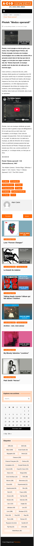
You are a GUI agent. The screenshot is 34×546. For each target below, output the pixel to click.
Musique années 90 (19, 191)
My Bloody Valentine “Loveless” (16, 353)
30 (28, 425)
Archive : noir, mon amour (14, 326)
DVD (25, 476)
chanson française (11, 461)
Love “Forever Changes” (13, 243)
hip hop (23, 496)
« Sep (5, 433)
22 (24, 421)
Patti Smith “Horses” (12, 380)
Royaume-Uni (11, 523)
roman (23, 519)
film (25, 488)
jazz (10, 503)
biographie (11, 453)
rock (10, 519)
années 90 (15, 181)
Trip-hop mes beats (21, 266)
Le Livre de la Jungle (21, 26)
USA (24, 526)
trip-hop (10, 526)
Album (6, 181)
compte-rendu (23, 465)
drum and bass (9, 188)
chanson (17, 457)
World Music (17, 530)
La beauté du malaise (12, 270)
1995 (10, 446)
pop (17, 515)
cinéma (25, 461)
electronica (23, 480)
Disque (19, 184)
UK (14, 195)
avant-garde (23, 449)
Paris (8, 515)
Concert (9, 469)
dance (10, 473)
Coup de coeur (9, 184)
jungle (19, 188)
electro (9, 480)
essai (9, 484)
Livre (10, 511)
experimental (22, 484)
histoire (10, 500)
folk (9, 492)
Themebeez (17, 542)
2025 (23, 446)
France (23, 492)
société (24, 523)
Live (24, 507)
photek (6, 195)
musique (7, 191)
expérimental (11, 488)
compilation (9, 465)
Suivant (27, 216)
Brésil (24, 453)
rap (26, 515)
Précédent (8, 216)
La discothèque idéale (9, 26)
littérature (11, 507)
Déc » (9, 433)
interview (23, 500)
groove (10, 496)
